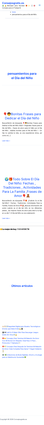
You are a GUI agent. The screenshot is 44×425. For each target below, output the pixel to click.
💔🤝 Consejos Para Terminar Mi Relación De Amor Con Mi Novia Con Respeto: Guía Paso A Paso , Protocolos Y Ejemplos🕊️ (20, 340)
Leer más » (6, 141)
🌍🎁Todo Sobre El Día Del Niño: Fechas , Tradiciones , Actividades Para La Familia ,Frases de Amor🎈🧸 (22, 187)
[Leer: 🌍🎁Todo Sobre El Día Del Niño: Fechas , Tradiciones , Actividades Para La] (22, 161)
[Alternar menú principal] (39, 5)
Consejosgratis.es (13, 3)
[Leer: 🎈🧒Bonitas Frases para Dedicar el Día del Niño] (22, 99)
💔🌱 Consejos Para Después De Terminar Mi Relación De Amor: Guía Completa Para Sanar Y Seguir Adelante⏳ (21, 349)
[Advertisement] (22, 41)
